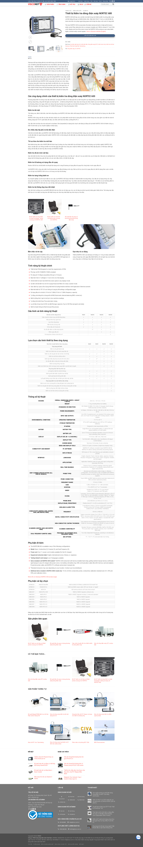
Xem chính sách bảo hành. (38, 841)
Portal (100, 1)
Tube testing (82, 46)
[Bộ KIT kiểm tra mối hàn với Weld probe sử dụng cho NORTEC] (54, 207)
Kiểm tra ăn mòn (102, 44)
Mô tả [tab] (29, 58)
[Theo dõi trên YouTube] (114, 1)
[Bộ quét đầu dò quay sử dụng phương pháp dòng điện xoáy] (71, 207)
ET (75, 48)
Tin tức (30, 844)
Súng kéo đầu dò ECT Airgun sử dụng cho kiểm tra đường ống (82, 715)
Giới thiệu (80, 1)
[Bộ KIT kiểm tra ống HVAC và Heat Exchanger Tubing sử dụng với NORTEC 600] (36, 207)
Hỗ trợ (72, 4)
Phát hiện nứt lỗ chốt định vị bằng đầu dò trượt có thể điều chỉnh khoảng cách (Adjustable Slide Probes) (103, 813)
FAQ (91, 1)
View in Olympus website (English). (96, 31)
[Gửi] (113, 4)
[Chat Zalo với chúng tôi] (138, 837)
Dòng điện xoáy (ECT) (93, 44)
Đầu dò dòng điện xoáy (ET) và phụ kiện (103, 644)
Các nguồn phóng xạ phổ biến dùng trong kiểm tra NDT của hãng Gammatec (103, 794)
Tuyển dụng (86, 1)
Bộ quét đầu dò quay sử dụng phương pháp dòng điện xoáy (71, 218)
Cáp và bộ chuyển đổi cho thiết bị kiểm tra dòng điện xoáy (82, 644)
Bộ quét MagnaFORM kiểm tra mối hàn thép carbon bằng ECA (38, 715)
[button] (71, 1)
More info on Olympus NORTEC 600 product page (42, 577)
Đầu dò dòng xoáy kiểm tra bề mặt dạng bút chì (59, 715)
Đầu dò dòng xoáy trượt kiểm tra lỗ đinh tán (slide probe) (59, 743)
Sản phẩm (50, 4)
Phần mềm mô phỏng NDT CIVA (80, 742)
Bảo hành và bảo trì (61, 844)
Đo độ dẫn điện (84, 44)
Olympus (85, 10)
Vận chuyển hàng (73, 844)
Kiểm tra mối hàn (110, 44)
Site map (96, 1)
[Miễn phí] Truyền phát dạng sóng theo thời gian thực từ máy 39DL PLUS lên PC (103, 820)
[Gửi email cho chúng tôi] (110, 1)
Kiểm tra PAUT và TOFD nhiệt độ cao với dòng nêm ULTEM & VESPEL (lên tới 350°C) (104, 801)
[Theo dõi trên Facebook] (109, 1)
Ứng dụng (62, 4)
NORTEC (78, 48)
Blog (81, 4)
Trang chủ (68, 10)
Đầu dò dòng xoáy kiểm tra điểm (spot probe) (102, 715)
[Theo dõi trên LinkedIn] (112, 1)
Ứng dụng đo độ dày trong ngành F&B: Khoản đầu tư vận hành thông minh (104, 826)
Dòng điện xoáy (71, 48)
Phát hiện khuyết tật (74, 46)
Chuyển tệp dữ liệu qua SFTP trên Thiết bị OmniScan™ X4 (103, 807)
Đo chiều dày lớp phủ (75, 44)
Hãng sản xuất (77, 10)
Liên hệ (88, 4)
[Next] (60, 26)
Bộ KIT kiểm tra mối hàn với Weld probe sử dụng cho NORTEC (53, 218)
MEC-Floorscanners (99, 742)
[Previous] (30, 26)
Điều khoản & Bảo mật (47, 844)
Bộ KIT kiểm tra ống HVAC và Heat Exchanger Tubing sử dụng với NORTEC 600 (36, 218)
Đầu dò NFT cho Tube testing (36, 742)
